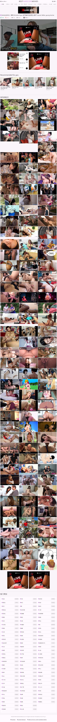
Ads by (53, 76)
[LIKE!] (1, 18)
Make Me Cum (22, 62)
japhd (55, 4)
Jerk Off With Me (38, 87)
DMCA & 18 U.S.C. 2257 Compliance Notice (37, 719)
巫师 (12, 4)
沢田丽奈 (40, 4)
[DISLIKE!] (5, 18)
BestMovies (28, 1)
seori (35, 4)
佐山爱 (50, 4)
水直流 (15, 4)
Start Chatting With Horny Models (22, 55)
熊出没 (25, 4)
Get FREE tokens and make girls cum (5, 88)
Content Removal (22, 719)
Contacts (13, 719)
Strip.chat (21, 58)
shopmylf (30, 4)
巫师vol (8, 4)
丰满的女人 (45, 4)
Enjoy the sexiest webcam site (50, 88)
